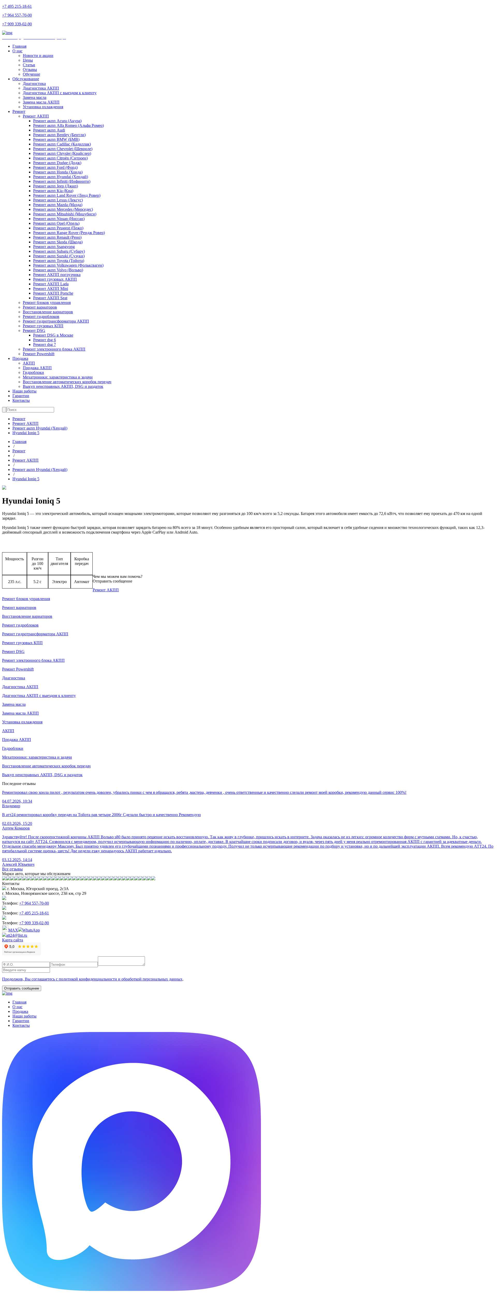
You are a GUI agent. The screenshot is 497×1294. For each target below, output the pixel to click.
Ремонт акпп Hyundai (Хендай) (60, 177)
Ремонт (18, 111)
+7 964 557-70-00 (17, 15)
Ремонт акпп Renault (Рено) (57, 237)
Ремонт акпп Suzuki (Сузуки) (59, 256)
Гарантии (20, 396)
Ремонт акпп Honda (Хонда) (58, 172)
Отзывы (30, 69)
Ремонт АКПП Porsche (53, 293)
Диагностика (34, 83)
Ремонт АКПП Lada (51, 284)
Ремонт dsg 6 (44, 340)
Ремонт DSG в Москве (53, 335)
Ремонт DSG (34, 330)
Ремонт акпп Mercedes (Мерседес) (63, 209)
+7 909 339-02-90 (17, 24)
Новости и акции (38, 55)
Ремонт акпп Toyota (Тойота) (58, 260)
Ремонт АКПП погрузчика (57, 274)
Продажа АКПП (37, 368)
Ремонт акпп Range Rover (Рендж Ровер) (69, 232)
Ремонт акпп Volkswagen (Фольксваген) (68, 265)
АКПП (29, 363)
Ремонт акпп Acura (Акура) (57, 121)
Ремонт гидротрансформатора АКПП (56, 321)
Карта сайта (12, 940)
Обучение (31, 74)
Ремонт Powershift (38, 354)
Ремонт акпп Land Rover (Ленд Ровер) (66, 195)
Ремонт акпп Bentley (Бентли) (59, 135)
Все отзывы (12, 869)
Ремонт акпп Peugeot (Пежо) (58, 228)
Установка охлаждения (43, 107)
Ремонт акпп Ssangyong (54, 246)
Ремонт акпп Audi (49, 130)
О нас (17, 51)
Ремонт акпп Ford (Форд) (55, 167)
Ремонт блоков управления (47, 302)
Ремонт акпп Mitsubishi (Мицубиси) (64, 214)
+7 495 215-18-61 (17, 6)
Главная (19, 46)
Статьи (29, 65)
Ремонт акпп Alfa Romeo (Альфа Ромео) (68, 125)
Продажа (20, 358)
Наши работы (24, 391)
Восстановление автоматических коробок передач (67, 382)
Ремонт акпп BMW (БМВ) (56, 139)
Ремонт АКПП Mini (50, 288)
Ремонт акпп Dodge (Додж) (57, 163)
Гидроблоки (33, 372)
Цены (28, 60)
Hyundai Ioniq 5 (25, 433)
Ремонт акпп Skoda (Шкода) (58, 242)
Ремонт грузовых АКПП (55, 279)
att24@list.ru (16, 935)
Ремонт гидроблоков (41, 316)
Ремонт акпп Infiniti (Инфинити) (61, 181)
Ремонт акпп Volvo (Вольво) (58, 270)
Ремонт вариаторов (40, 307)
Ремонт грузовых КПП (43, 326)
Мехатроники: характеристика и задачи (58, 377)
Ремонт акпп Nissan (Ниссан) (59, 218)
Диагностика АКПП (41, 88)
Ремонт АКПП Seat (50, 298)
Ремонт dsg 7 (44, 344)
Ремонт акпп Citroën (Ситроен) (60, 158)
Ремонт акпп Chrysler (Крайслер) (62, 153)
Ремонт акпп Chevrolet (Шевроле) (62, 149)
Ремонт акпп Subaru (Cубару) (59, 251)
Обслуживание (25, 79)
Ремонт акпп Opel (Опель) (56, 223)
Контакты (21, 400)
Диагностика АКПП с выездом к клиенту (60, 93)
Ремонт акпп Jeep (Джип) (55, 186)
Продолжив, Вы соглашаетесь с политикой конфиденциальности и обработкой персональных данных (92, 979)
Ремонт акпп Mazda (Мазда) (57, 204)
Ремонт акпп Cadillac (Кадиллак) (62, 144)
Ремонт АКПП (36, 116)
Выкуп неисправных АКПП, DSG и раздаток (63, 386)
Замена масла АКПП (41, 102)
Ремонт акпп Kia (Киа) (53, 190)
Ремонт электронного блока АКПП (54, 349)
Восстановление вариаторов (48, 312)
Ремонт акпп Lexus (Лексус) (58, 200)
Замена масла (34, 97)
